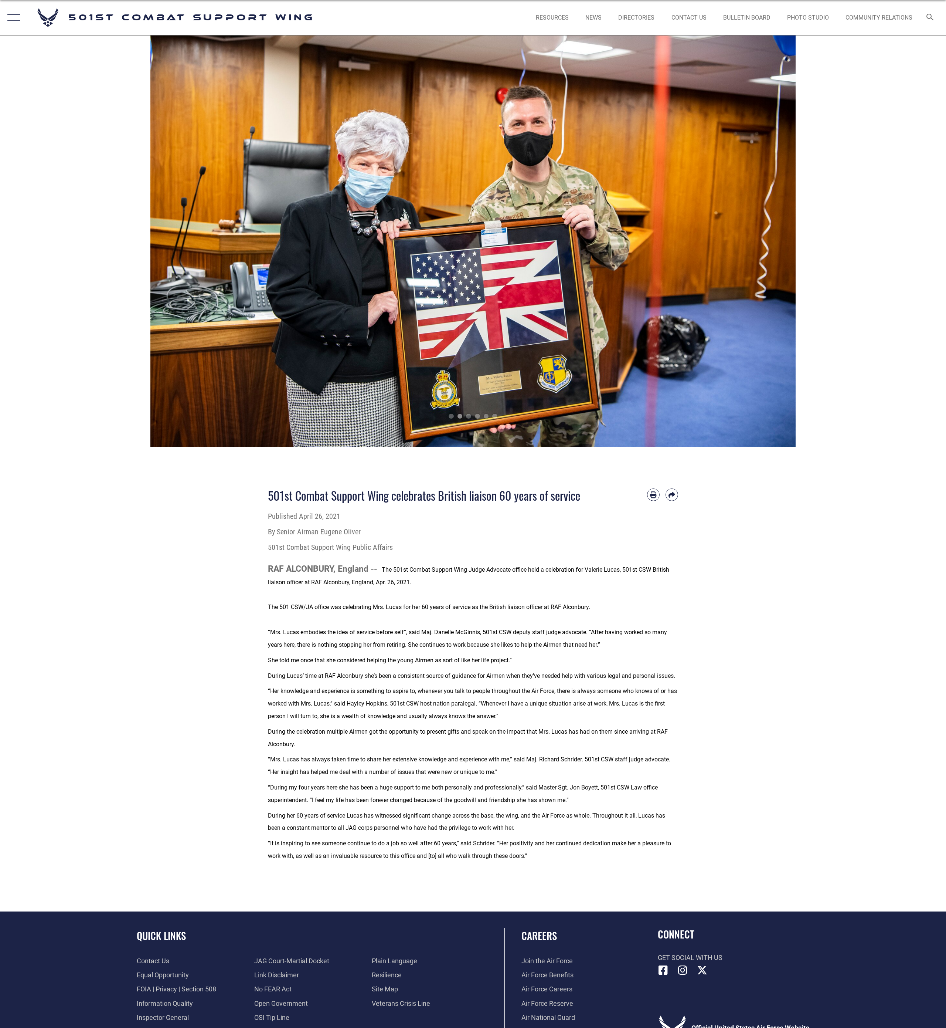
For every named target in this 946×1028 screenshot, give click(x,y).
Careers (539, 935)
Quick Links (161, 935)
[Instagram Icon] (682, 970)
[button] (12, 17)
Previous (182, 241)
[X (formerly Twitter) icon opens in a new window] (702, 970)
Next (763, 241)
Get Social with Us (690, 957)
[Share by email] (672, 494)
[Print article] (653, 494)
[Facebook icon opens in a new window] (663, 970)
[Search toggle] (930, 17)
